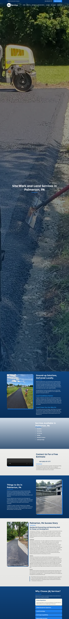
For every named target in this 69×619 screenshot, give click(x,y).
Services (33, 5)
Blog (55, 5)
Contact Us (59, 5)
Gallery (48, 5)
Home (24, 5)
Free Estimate (57, 1)
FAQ (52, 5)
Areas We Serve (40, 5)
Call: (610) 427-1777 (48, 1)
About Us (28, 5)
